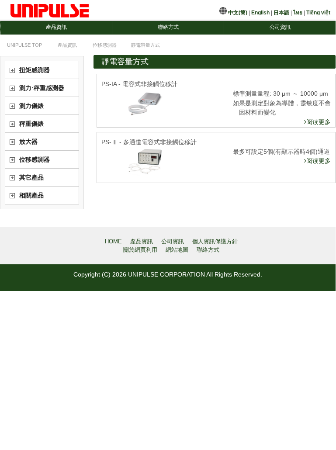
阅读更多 (318, 121)
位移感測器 (34, 159)
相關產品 (31, 195)
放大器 (28, 141)
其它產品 (31, 177)
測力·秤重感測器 (41, 87)
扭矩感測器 (34, 69)
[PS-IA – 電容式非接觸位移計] (145, 103)
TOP (24, 45)
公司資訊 (280, 27)
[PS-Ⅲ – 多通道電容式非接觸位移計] (145, 161)
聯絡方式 (168, 27)
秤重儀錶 (31, 123)
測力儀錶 (31, 105)
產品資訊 (56, 27)
